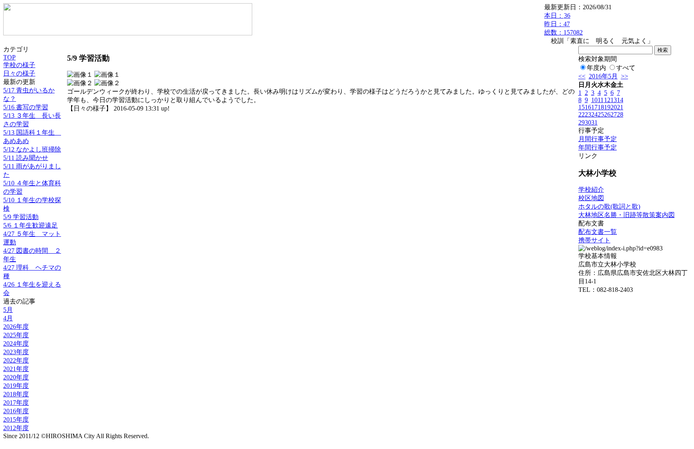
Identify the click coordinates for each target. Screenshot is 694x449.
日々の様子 (19, 73)
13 (613, 99)
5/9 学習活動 (21, 216)
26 (607, 114)
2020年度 (16, 377)
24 (594, 114)
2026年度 (16, 326)
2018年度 (16, 394)
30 (588, 122)
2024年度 (16, 343)
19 (607, 107)
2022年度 (16, 360)
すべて (625, 67)
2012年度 (16, 427)
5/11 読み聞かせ (25, 157)
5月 (8, 309)
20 (613, 107)
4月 (8, 318)
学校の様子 (19, 65)
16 (588, 107)
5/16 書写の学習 (25, 107)
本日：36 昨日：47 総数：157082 (563, 24)
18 (601, 107)
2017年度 (16, 402)
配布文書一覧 (597, 231)
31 (594, 122)
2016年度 (16, 411)
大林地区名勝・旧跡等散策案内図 (626, 214)
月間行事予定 (597, 138)
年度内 (596, 67)
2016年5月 (603, 76)
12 (607, 99)
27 (613, 114)
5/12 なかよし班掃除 (32, 149)
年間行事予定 (597, 147)
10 (594, 99)
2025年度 (16, 335)
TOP (9, 57)
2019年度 (16, 385)
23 (588, 114)
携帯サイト (594, 240)
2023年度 (16, 352)
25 (601, 114)
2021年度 (16, 368)
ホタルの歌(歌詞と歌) (609, 206)
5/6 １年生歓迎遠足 (30, 225)
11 (601, 99)
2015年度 (16, 419)
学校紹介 (591, 189)
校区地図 (591, 198)
